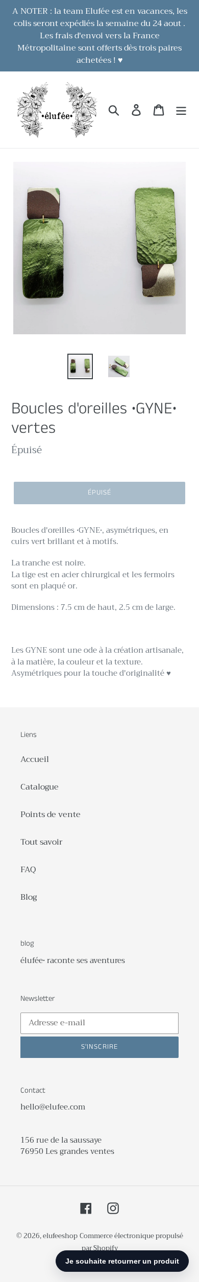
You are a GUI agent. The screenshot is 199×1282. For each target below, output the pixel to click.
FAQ (28, 869)
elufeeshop (60, 1236)
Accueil (34, 759)
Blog (28, 897)
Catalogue (39, 787)
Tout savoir (41, 842)
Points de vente (50, 814)
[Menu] (181, 109)
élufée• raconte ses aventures (72, 960)
